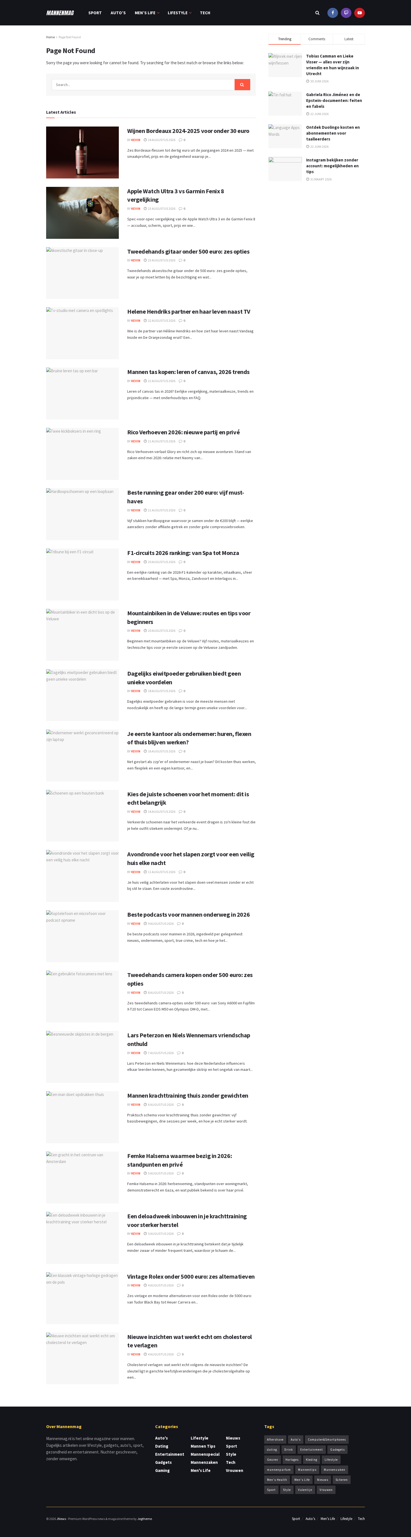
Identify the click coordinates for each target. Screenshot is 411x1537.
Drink (288, 1450)
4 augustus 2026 (160, 1285)
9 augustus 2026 (160, 923)
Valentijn (305, 1490)
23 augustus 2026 (161, 208)
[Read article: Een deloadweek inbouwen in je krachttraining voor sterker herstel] (82, 1238)
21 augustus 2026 (161, 441)
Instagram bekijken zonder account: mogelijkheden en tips (332, 165)
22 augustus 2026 (161, 320)
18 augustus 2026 (161, 691)
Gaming (162, 1470)
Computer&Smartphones (327, 1439)
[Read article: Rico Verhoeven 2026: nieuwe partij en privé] (82, 454)
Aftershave (275, 1439)
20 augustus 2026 (161, 562)
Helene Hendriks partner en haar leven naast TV (188, 311)
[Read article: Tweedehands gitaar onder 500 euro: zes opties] (82, 273)
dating (272, 1450)
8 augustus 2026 (160, 992)
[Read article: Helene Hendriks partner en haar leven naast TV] (82, 333)
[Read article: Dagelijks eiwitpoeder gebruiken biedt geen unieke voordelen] (82, 695)
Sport (95, 12)
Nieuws (233, 1438)
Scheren (342, 1480)
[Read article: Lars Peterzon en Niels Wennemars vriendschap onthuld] (82, 1057)
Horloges (292, 1460)
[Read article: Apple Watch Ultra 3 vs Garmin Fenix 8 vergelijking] (82, 213)
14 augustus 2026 (161, 811)
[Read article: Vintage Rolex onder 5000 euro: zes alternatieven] (82, 1298)
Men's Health (277, 1480)
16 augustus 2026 (161, 751)
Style (231, 1454)
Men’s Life (145, 12)
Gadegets (337, 1450)
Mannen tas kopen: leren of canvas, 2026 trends (188, 372)
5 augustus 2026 (160, 1173)
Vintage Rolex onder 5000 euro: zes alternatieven (191, 1276)
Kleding (311, 1460)
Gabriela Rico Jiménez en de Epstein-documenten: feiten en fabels (334, 100)
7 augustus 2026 (160, 1053)
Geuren (272, 1460)
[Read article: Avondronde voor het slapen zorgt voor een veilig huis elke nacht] (82, 876)
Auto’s (118, 12)
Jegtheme (144, 1519)
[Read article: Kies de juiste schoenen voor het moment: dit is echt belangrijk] (82, 816)
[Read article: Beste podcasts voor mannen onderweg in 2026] (82, 936)
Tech (205, 12)
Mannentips (307, 1470)
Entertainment (169, 1454)
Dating (161, 1446)
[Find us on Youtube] (346, 12)
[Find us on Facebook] (332, 12)
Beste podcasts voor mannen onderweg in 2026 (188, 914)
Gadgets (163, 1462)
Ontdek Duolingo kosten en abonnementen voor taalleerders (333, 133)
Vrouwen (234, 1470)
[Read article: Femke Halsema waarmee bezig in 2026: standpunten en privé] (82, 1178)
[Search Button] (317, 12)
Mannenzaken (204, 1462)
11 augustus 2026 (161, 872)
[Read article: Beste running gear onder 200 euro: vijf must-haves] (82, 514)
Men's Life (201, 1470)
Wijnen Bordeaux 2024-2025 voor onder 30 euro (188, 131)
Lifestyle (178, 12)
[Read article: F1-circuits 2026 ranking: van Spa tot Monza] (82, 574)
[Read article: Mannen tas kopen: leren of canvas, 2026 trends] (82, 394)
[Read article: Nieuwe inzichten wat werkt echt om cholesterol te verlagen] (82, 1359)
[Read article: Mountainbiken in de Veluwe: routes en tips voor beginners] (82, 635)
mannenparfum (279, 1470)
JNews (61, 1519)
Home (50, 37)
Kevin (135, 140)
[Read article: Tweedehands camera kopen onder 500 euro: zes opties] (82, 997)
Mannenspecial (205, 1454)
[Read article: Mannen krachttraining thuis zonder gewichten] (82, 1117)
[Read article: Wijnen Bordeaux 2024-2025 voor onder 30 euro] (82, 152)
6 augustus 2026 (160, 1104)
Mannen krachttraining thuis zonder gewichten (187, 1095)
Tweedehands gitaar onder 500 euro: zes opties (188, 251)
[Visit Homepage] (60, 13)
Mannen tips (203, 1446)
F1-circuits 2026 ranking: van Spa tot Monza (183, 553)
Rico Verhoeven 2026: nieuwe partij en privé (183, 432)
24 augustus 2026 (161, 140)
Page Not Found (70, 37)
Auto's (161, 1438)
